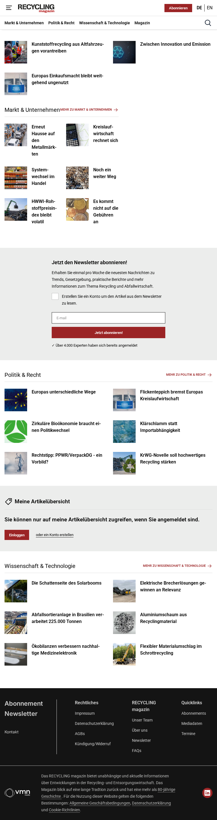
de (199, 7)
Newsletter (21, 713)
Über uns (139, 730)
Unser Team (142, 720)
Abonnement (24, 703)
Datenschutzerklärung (94, 723)
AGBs (80, 733)
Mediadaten (191, 723)
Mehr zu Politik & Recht (186, 375)
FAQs (136, 750)
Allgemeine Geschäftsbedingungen (100, 803)
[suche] (207, 22)
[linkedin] (207, 793)
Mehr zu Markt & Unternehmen (86, 109)
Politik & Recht (23, 374)
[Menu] (9, 8)
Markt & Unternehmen (32, 109)
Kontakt (12, 731)
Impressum (85, 713)
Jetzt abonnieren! (109, 333)
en (209, 7)
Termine (188, 733)
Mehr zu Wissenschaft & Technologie (174, 566)
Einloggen (17, 535)
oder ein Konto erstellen (54, 535)
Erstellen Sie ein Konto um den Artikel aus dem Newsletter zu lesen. (112, 299)
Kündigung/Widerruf (93, 744)
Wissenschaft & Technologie (40, 566)
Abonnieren (178, 8)
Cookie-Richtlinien (64, 810)
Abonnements (193, 713)
